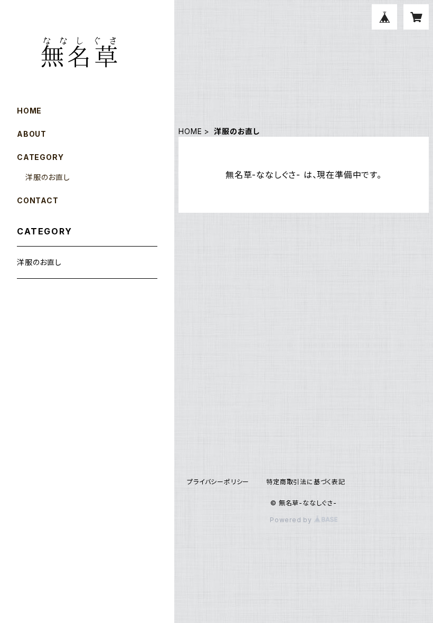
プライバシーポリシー (218, 482)
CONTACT (38, 200)
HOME (190, 131)
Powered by (292, 520)
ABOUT (31, 133)
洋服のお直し (47, 177)
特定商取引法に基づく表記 (305, 482)
